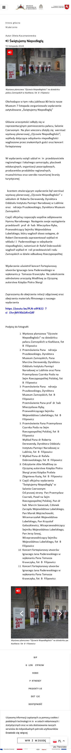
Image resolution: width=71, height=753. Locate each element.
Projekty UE (35, 689)
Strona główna (12, 23)
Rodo (35, 673)
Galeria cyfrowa (35, 665)
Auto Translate (59, 747)
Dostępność (35, 704)
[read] (7, 41)
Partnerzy (35, 681)
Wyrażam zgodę (35, 740)
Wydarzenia (11, 27)
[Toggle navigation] (4, 7)
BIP (35, 657)
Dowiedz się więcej (16, 733)
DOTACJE (35, 696)
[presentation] (21, 613)
